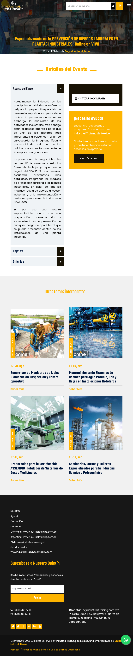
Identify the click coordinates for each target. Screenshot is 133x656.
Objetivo (18, 251)
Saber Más (17, 389)
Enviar (37, 598)
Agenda (15, 516)
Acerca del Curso (23, 88)
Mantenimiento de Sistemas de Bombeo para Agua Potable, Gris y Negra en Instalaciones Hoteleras (92, 377)
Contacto (16, 526)
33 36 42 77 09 (22, 610)
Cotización (17, 521)
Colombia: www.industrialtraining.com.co (34, 531)
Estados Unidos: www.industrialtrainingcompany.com (31, 550)
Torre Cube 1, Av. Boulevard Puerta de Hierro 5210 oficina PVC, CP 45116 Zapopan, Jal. (94, 618)
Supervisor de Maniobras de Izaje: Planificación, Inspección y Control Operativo (35, 377)
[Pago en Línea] (119, 6)
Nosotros (15, 511)
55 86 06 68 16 (22, 614)
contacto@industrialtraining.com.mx (95, 610)
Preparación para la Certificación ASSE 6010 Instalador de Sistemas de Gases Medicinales (37, 468)
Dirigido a (18, 261)
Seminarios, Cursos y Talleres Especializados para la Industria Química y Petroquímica (92, 468)
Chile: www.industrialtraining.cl (27, 542)
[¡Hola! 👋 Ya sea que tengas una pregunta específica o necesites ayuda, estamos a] (126, 640)
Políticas (15, 649)
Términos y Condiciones (35, 649)
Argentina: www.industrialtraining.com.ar (33, 537)
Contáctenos (88, 158)
